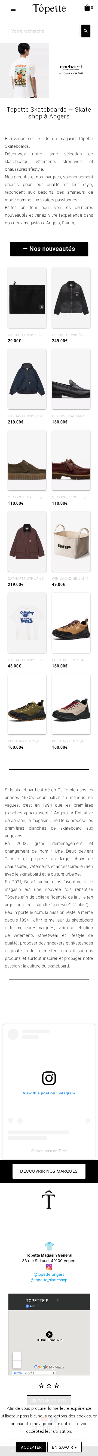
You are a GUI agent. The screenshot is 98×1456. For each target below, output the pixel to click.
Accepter (31, 1447)
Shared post (41, 1151)
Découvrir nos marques (49, 1171)
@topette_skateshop (49, 1279)
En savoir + (64, 1447)
